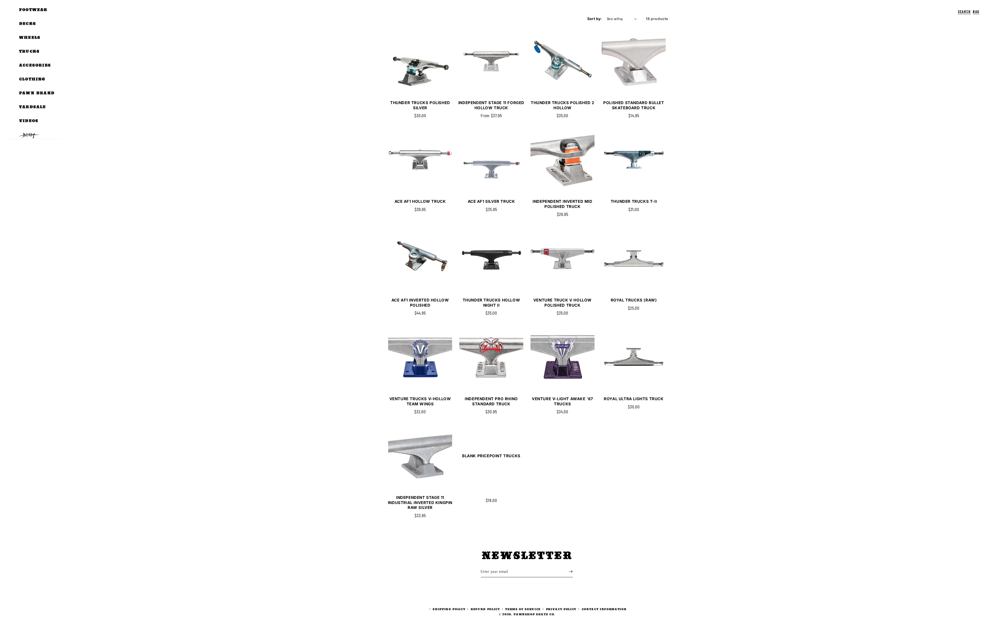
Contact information (604, 609)
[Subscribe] (570, 571)
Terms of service (523, 609)
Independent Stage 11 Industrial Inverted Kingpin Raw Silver (420, 502)
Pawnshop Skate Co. (534, 614)
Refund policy (485, 609)
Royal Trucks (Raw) (634, 300)
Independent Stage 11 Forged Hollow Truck (491, 105)
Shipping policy (449, 609)
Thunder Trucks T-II (634, 201)
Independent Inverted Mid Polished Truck (562, 204)
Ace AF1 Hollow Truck (420, 201)
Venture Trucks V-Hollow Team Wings (420, 401)
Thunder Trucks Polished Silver (420, 105)
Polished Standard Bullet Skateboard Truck (633, 105)
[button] (952, 8)
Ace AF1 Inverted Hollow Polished (420, 303)
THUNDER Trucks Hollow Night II (491, 303)
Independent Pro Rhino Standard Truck (491, 401)
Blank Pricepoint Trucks (491, 456)
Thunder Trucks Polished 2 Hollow (562, 105)
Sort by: (594, 18)
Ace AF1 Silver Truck (491, 201)
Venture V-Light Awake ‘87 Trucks (562, 401)
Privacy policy (561, 609)
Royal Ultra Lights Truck (633, 398)
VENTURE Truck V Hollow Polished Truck (562, 303)
